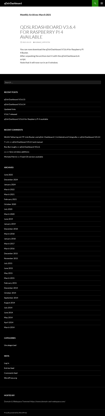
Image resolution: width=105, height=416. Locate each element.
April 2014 (8, 322)
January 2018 (10, 238)
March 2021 (9, 194)
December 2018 (11, 229)
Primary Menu (101, 3)
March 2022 (9, 189)
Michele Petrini (10, 157)
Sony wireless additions (19, 152)
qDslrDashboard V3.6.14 (14, 104)
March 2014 (9, 327)
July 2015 (8, 263)
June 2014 (8, 312)
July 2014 (8, 307)
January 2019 (10, 224)
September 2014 (11, 298)
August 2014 (9, 303)
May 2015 (8, 273)
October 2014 (10, 293)
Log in (6, 363)
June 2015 (8, 268)
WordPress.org (10, 378)
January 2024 (10, 184)
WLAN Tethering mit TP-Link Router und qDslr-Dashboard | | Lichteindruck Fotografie (40, 137)
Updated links (10, 109)
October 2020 (10, 204)
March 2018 (9, 234)
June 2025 (8, 174)
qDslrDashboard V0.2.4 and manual (27, 142)
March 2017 (9, 243)
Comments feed (11, 373)
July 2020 (8, 209)
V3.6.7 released (10, 114)
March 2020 (9, 214)
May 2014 (8, 317)
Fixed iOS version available (31, 157)
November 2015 (11, 258)
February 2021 (10, 199)
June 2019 (8, 219)
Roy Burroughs (10, 147)
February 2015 (10, 283)
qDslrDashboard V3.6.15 (14, 99)
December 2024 (11, 179)
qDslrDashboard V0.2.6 (30, 147)
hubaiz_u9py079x (42, 42)
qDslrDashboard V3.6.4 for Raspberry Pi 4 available (48, 32)
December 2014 (11, 288)
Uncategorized (10, 345)
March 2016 (9, 248)
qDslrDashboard (13, 3)
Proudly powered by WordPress (15, 413)
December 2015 (11, 253)
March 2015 (9, 278)
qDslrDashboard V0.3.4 (90, 137)
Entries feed (9, 368)
